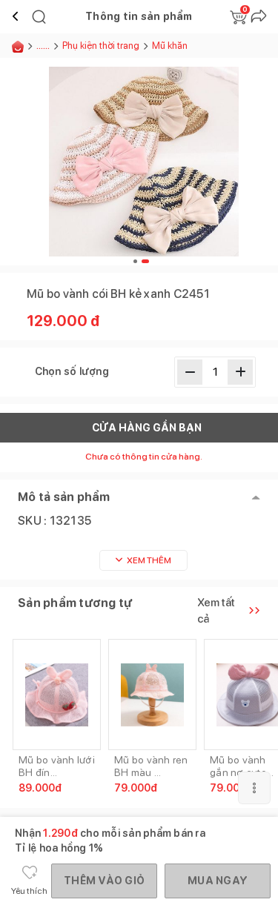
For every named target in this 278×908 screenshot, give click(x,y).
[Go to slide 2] (145, 261)
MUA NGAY (218, 881)
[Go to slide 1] (135, 261)
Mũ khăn (170, 45)
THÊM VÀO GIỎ (104, 881)
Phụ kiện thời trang (100, 45)
